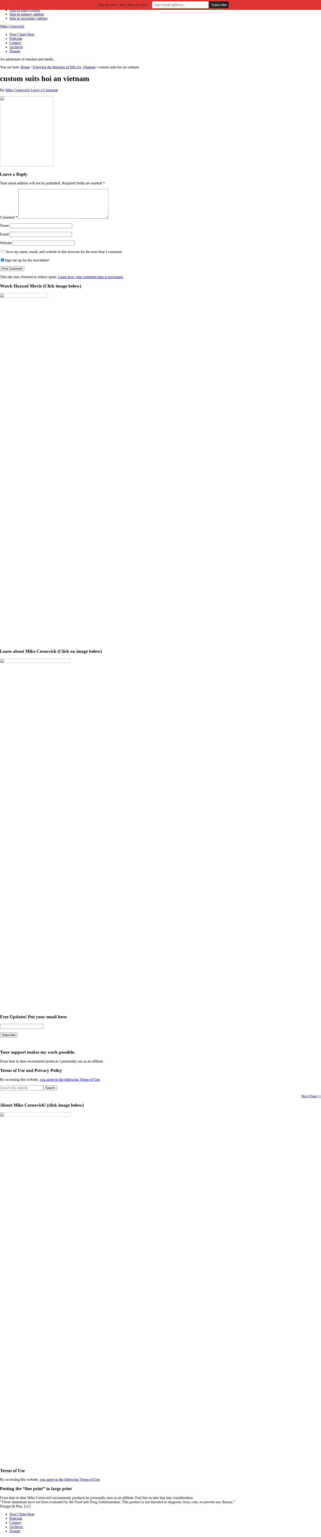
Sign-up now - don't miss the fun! (122, 5)
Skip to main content (24, 10)
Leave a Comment (44, 90)
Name (4, 226)
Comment (8, 217)
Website (6, 243)
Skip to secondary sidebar (28, 18)
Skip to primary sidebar (26, 14)
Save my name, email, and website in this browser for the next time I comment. (64, 252)
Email (4, 234)
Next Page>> (311, 1096)
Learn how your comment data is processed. (90, 277)
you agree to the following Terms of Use (70, 1080)
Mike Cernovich (12, 26)
